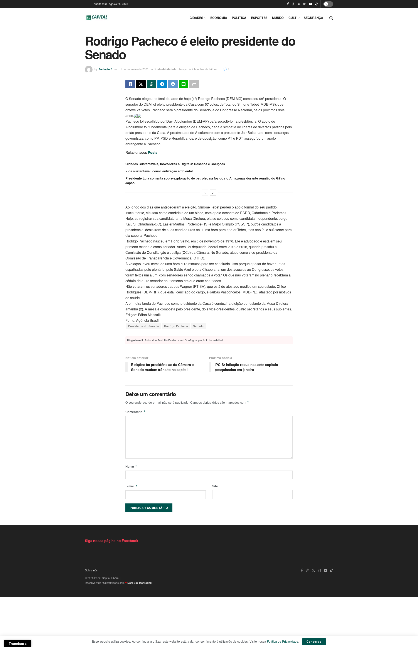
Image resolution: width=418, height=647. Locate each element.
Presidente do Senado (143, 326)
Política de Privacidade (282, 641)
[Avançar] (213, 193)
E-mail (131, 486)
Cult (292, 17)
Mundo (278, 17)
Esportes (259, 17)
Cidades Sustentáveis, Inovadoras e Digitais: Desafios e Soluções (175, 163)
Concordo (314, 641)
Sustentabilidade (165, 69)
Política (239, 17)
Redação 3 (105, 69)
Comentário (135, 412)
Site (215, 486)
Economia (218, 17)
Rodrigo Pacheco (176, 326)
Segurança (313, 17)
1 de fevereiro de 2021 (134, 69)
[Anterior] (205, 193)
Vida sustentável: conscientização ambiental (159, 171)
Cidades (196, 17)
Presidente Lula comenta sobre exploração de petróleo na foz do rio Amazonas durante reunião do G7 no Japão (205, 180)
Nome (131, 466)
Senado (198, 326)
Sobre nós (91, 570)
